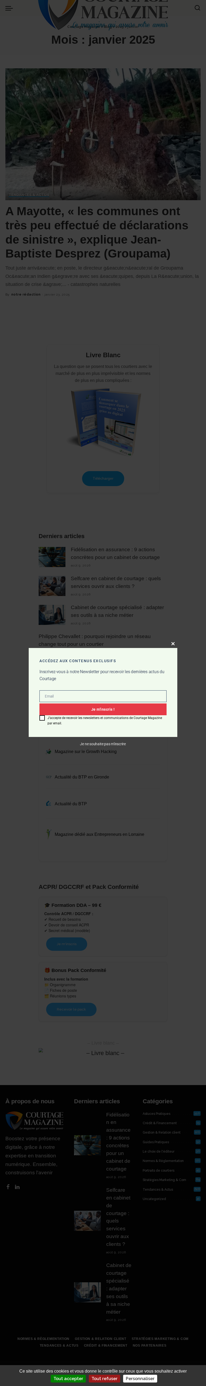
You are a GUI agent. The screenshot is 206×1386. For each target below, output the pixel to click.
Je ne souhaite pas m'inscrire (103, 744)
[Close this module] (173, 643)
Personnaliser (140, 1378)
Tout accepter (68, 1378)
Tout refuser (104, 1378)
